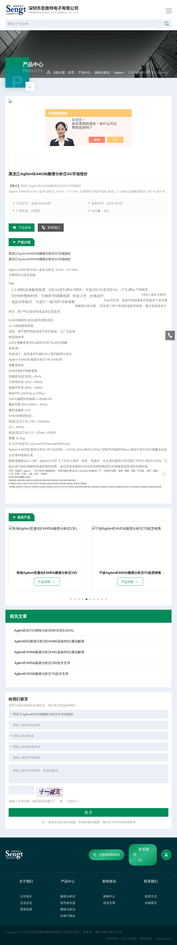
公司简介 (26, 896)
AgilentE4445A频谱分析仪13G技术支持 (42, 663)
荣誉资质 (26, 909)
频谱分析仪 (102, 72)
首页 (71, 72)
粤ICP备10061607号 (109, 932)
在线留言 (151, 903)
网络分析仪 (67, 909)
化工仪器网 (128, 938)
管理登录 (146, 938)
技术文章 (109, 903)
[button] (71, 599)
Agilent (118, 72)
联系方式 (151, 896)
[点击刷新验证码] (50, 792)
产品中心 (84, 72)
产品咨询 (25, 227)
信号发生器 (67, 903)
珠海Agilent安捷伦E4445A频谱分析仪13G (47, 572)
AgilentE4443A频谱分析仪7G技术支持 (41, 673)
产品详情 (44, 582)
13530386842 (109, 855)
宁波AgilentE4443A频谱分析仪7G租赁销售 (130, 572)
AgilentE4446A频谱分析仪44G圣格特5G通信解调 (49, 652)
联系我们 (54, 227)
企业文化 (26, 903)
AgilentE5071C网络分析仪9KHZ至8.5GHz (44, 630)
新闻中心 (109, 896)
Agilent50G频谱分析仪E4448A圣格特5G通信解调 (49, 641)
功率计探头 (67, 916)
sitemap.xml (163, 938)
